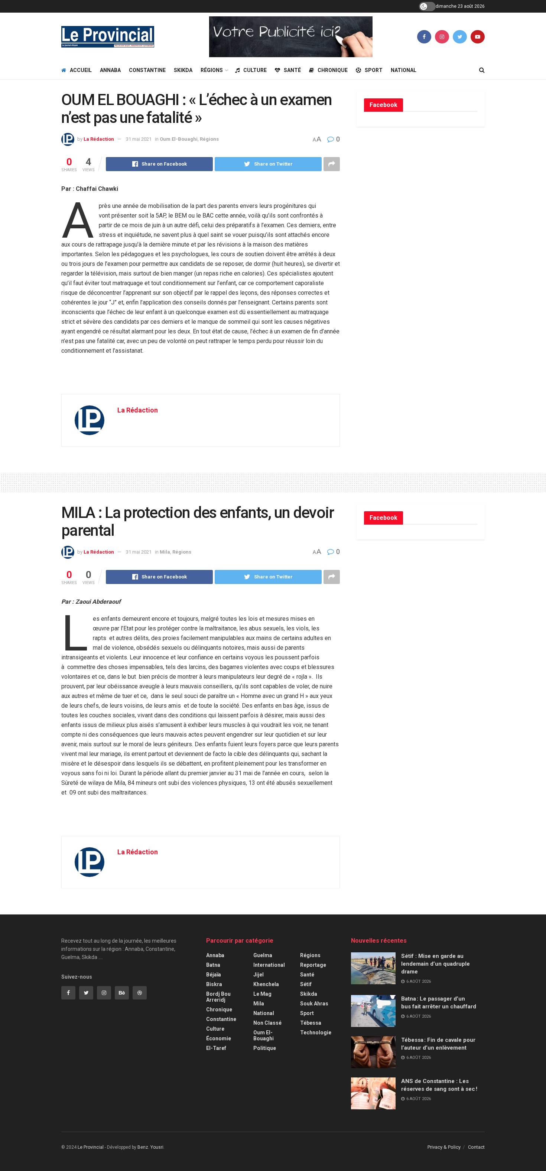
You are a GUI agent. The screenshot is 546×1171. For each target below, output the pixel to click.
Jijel (258, 975)
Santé (292, 70)
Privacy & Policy (444, 1147)
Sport (374, 70)
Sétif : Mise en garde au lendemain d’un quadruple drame (435, 964)
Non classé (267, 1023)
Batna (213, 965)
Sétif (306, 984)
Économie (218, 1038)
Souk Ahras (314, 1004)
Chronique (333, 70)
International (269, 965)
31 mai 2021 (139, 139)
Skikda (183, 70)
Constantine (147, 70)
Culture (255, 70)
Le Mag (262, 994)
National (403, 70)
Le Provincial (91, 1147)
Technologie (315, 1032)
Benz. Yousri (150, 1147)
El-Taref (216, 1048)
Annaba (110, 70)
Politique (264, 1048)
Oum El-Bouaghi (179, 139)
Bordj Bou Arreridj (218, 997)
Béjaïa (213, 975)
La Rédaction (99, 139)
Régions (212, 70)
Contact (476, 1147)
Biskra (214, 984)
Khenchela (266, 984)
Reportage (313, 965)
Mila (165, 552)
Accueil (81, 70)
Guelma (262, 955)
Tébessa (310, 1023)
